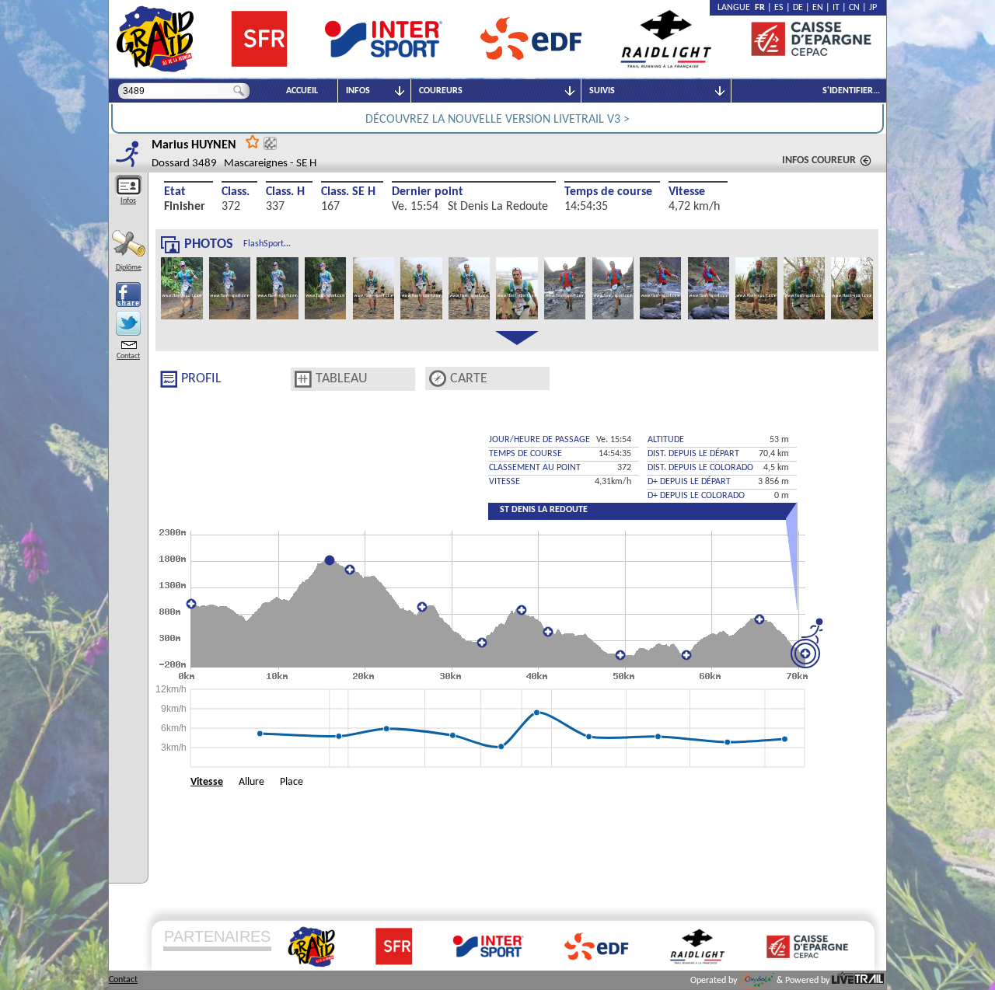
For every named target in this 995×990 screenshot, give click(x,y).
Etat (175, 192)
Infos (128, 201)
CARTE (468, 378)
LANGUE (736, 7)
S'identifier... (851, 91)
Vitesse (687, 192)
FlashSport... (267, 244)
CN (854, 7)
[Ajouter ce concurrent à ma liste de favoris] (253, 141)
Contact (128, 356)
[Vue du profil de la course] (168, 379)
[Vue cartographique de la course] (437, 379)
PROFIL (201, 378)
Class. (236, 192)
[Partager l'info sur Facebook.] (128, 294)
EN (817, 7)
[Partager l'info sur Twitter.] (128, 323)
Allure (251, 782)
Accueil (302, 91)
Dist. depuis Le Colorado (700, 467)
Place (291, 782)
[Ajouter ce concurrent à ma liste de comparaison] (270, 143)
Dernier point (427, 192)
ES (779, 7)
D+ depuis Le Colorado (696, 495)
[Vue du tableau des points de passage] (303, 379)
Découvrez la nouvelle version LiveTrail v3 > (497, 119)
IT (836, 7)
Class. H (285, 192)
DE (798, 7)
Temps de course (608, 192)
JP (873, 7)
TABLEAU (342, 378)
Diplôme (128, 267)
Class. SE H (348, 192)
